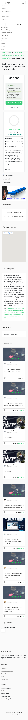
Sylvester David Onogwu (12, 430)
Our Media (4, 691)
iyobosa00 (9, 362)
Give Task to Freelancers (8, 14)
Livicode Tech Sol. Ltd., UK (14, 714)
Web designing (8, 471)
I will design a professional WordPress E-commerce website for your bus (13, 541)
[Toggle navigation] (23, 2)
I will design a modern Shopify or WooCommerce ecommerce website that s (13, 609)
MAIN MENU (21, 24)
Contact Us (5, 19)
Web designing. (8, 437)
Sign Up (4, 8)
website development (14, 316)
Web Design (4, 41)
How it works (4, 679)
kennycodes (9, 396)
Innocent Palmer (10, 498)
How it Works (5, 16)
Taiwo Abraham (10, 533)
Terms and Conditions (7, 671)
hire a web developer (17, 310)
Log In (3, 6)
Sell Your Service (6, 11)
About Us (3, 674)
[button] (4, 193)
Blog (2, 676)
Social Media (4, 35)
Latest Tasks (4, 27)
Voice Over (4, 38)
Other (2, 49)
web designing (14, 314)
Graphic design (17, 308)
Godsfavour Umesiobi (14, 129)
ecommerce (10, 308)
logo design (7, 314)
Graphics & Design (6, 30)
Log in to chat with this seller (14, 134)
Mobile (3, 46)
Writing (3, 43)
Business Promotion (6, 32)
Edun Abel (9, 567)
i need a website (19, 312)
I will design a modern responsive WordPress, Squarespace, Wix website (13, 575)
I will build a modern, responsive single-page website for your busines (12, 371)
